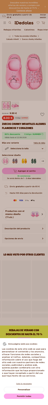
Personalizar (24, 390)
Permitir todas (24, 396)
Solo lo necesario (24, 384)
